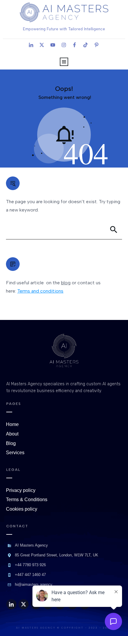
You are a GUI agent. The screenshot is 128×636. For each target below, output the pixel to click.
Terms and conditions (40, 291)
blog (66, 282)
